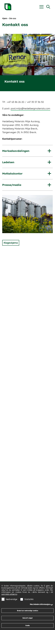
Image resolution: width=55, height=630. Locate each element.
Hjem (4, 18)
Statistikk (29, 599)
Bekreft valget (28, 618)
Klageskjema (11, 242)
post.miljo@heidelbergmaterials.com (30, 108)
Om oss (12, 18)
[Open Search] (48, 7)
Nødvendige (11, 599)
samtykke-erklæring (9, 594)
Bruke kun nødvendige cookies (27, 610)
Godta (27, 625)
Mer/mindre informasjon (40, 604)
